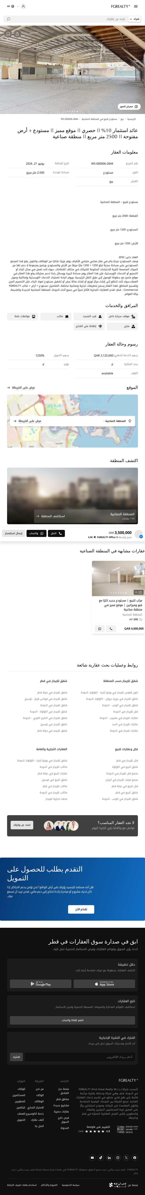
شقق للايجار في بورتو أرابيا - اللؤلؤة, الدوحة (42, 760)
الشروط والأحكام (49, 1185)
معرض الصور (126, 106)
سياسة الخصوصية (70, 1185)
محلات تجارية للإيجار (56, 799)
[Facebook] (135, 1157)
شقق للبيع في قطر (126, 792)
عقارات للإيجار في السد (125, 724)
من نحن (40, 1089)
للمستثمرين (18, 1095)
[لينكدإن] (109, 1157)
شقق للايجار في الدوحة (53, 705)
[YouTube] (92, 1157)
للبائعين (20, 1107)
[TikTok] (101, 1157)
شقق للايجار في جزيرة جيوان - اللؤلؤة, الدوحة (112, 699)
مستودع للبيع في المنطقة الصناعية (99, 119)
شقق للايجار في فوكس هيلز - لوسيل (45, 699)
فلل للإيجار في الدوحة (125, 711)
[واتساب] (100, 628)
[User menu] (21, 6)
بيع (122, 119)
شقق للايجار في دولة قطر (52, 692)
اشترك (16, 1056)
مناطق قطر (62, 1099)
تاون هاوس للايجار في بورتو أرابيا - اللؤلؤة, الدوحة (109, 692)
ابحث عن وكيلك (21, 825)
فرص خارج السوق (63, 1120)
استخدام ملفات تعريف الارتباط (22, 1185)
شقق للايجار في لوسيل (53, 724)
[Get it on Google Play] (40, 983)
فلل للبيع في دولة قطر (125, 786)
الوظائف (39, 1101)
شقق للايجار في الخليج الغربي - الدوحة (45, 718)
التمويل (21, 1120)
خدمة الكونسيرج (35, 1114)
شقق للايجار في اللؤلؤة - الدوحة (48, 711)
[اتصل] (111, 628)
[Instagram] (118, 1157)
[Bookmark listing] (8, 34)
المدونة (65, 1128)
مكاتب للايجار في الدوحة (53, 767)
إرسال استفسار (13, 533)
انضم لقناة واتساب (72, 1020)
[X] (126, 1157)
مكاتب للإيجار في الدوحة (53, 792)
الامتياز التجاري (35, 1107)
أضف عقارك (37, 1120)
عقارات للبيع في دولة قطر (52, 773)
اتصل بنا (39, 1126)
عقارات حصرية (61, 1111)
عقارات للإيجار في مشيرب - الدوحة (119, 718)
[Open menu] (136, 6)
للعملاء (21, 1114)
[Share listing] (17, 34)
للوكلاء (21, 1089)
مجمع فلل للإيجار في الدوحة (122, 773)
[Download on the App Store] (104, 983)
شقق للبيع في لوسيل (54, 780)
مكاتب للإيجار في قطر (55, 786)
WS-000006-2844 (69, 119)
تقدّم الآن (81, 909)
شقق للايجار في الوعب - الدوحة (120, 705)
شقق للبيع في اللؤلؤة (125, 767)
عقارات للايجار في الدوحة (124, 730)
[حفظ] (141, 564)
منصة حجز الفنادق (63, 1091)
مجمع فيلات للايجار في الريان (122, 780)
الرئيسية (131, 119)
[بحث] (8, 19)
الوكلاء (40, 1095)
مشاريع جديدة (61, 1105)
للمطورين (20, 1101)
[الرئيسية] (120, 6)
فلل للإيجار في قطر (127, 760)
